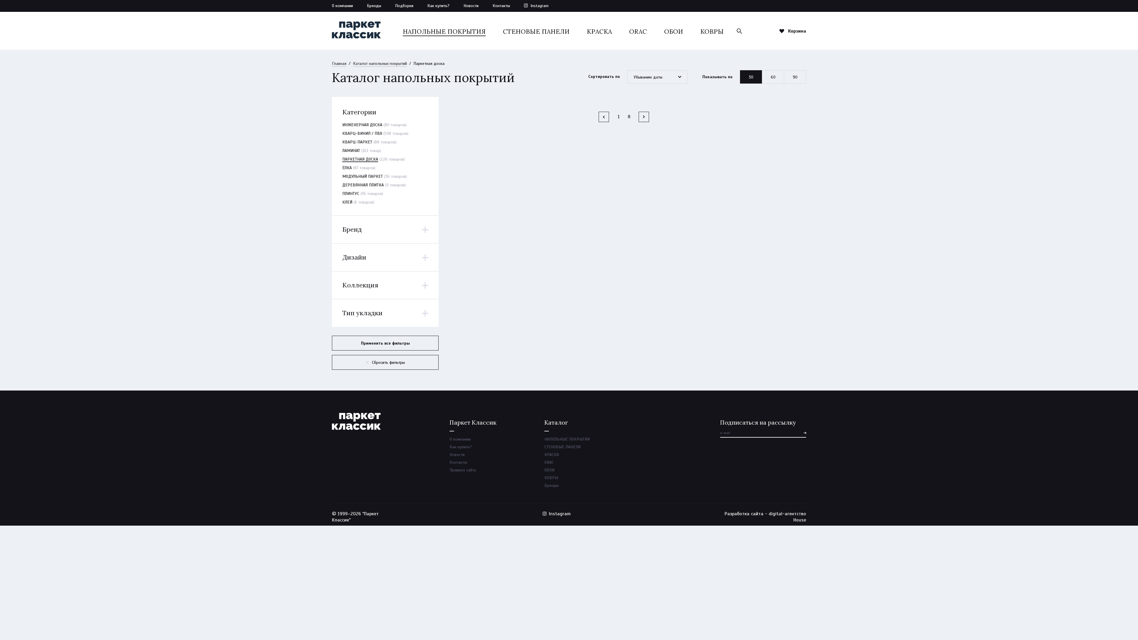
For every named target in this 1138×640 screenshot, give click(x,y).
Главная (339, 63)
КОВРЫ (712, 32)
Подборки (404, 5)
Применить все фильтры (385, 343)
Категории (359, 112)
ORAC (638, 32)
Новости (471, 5)
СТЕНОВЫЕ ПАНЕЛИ (536, 32)
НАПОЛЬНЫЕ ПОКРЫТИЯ (444, 32)
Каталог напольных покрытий (380, 63)
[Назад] (604, 117)
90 (795, 77)
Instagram (539, 5)
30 (751, 77)
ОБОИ (673, 32)
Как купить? (438, 5)
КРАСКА (599, 32)
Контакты (501, 5)
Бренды (374, 5)
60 (773, 77)
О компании (342, 5)
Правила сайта (463, 470)
